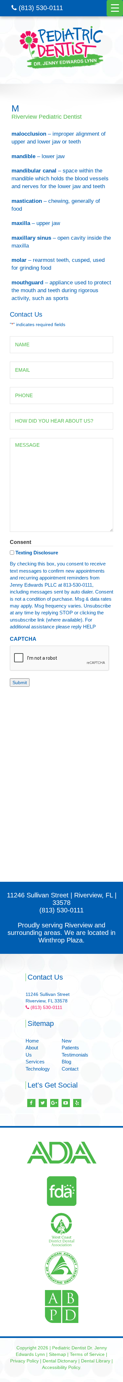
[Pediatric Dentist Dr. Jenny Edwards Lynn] (61, 47)
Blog (66, 1061)
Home (32, 1041)
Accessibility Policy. (61, 1367)
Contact (70, 1069)
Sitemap (57, 1354)
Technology (38, 1069)
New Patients (70, 1044)
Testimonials (75, 1055)
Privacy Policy (24, 1360)
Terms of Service (87, 1354)
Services (35, 1061)
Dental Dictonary (60, 1360)
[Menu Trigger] (115, 8)
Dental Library (95, 1360)
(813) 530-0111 (40, 7)
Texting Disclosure (36, 552)
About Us (32, 1051)
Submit (19, 682)
